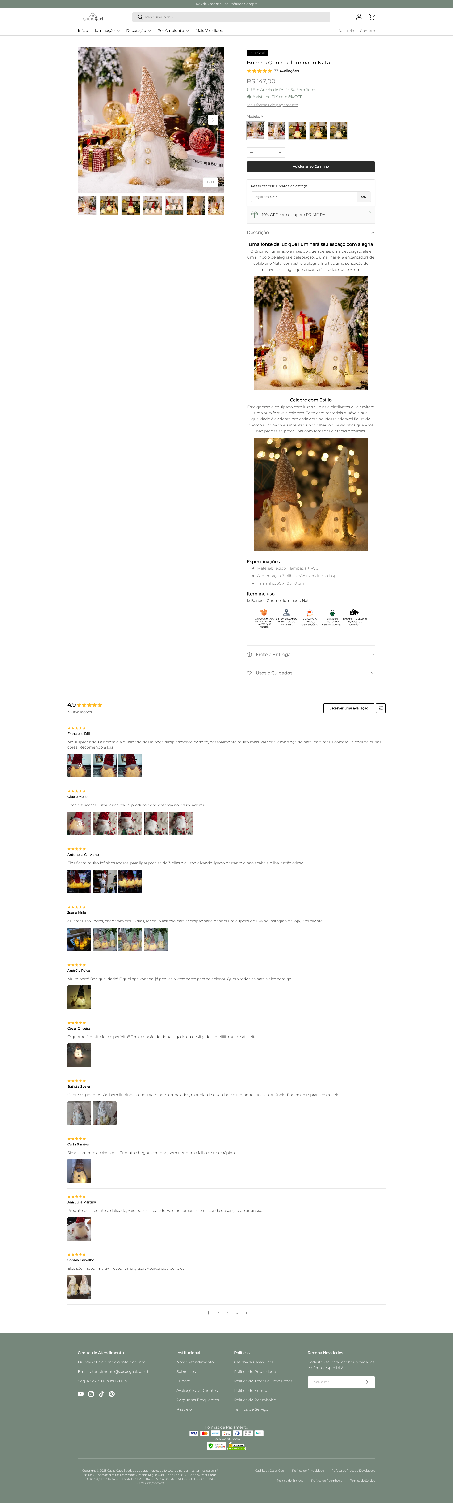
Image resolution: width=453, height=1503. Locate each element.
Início (83, 30)
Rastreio (346, 31)
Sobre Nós (186, 1371)
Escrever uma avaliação (348, 708)
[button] (372, 17)
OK (363, 197)
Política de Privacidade (255, 1371)
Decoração (136, 30)
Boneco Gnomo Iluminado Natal (281, 600)
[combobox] (231, 17)
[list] (151, 120)
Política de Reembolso (255, 1400)
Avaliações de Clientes (197, 1390)
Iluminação (104, 30)
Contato (367, 31)
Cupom (183, 1381)
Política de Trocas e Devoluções (263, 1381)
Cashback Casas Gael (253, 1362)
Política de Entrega (251, 1390)
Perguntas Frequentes (197, 1400)
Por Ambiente (171, 30)
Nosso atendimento (195, 1362)
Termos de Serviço (251, 1409)
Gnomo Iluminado (271, 251)
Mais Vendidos (209, 30)
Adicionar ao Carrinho (311, 166)
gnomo (263, 407)
